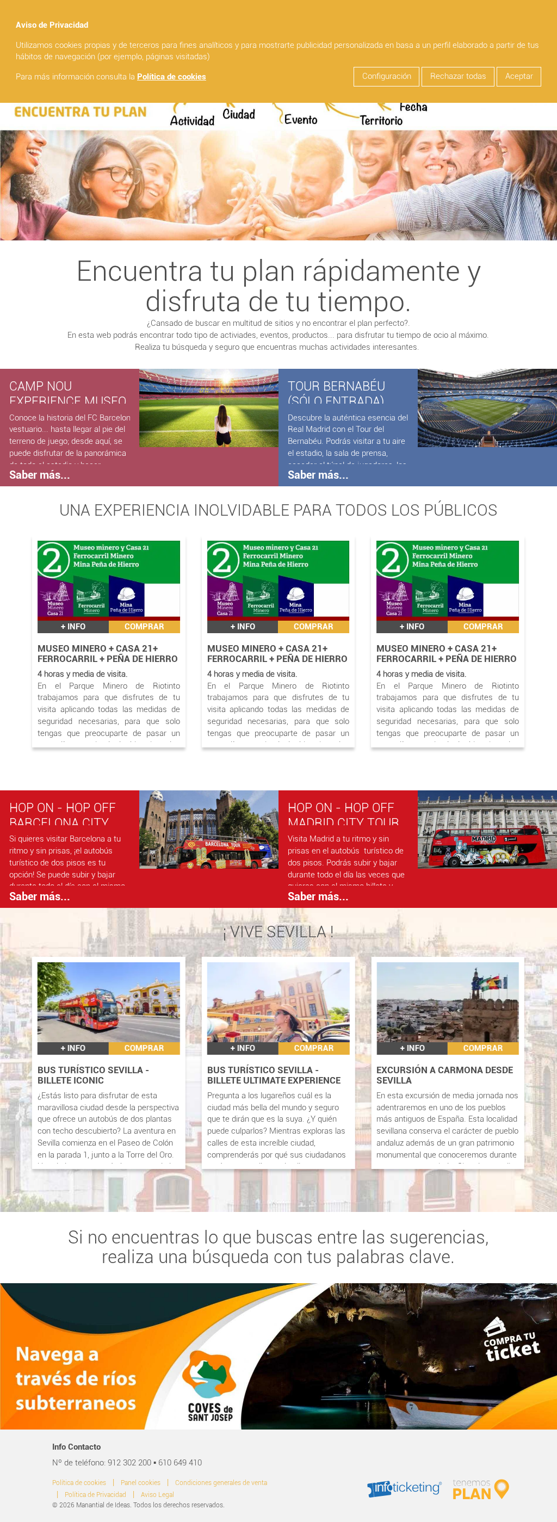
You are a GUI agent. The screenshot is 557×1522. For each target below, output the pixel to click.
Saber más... (39, 474)
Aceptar (519, 76)
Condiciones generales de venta (221, 1483)
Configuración (386, 76)
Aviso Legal (157, 1495)
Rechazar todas (458, 76)
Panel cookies (140, 1483)
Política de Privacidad (95, 1495)
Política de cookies (171, 77)
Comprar (144, 627)
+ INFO (73, 627)
